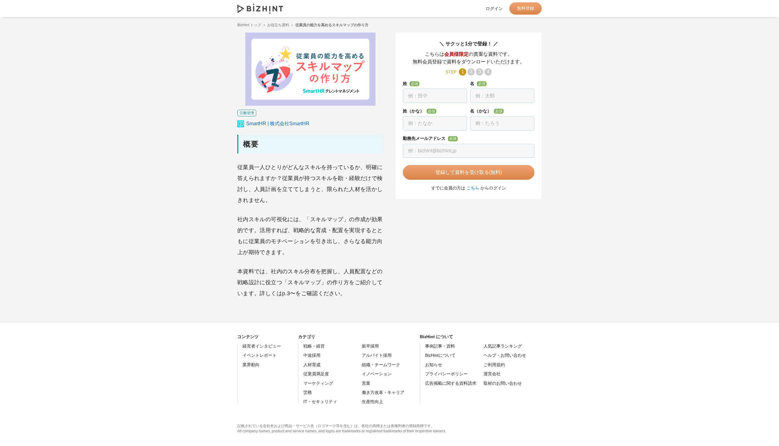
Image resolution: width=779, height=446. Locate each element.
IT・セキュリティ (320, 401)
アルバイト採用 (377, 355)
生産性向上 (372, 401)
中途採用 (311, 355)
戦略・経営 (314, 346)
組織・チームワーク (381, 364)
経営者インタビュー (262, 346)
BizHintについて (440, 355)
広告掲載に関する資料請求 (450, 383)
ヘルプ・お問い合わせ (505, 355)
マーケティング (318, 383)
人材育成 (311, 364)
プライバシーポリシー (446, 373)
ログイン (494, 8)
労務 (307, 392)
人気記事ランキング (503, 346)
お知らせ (433, 364)
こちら (472, 188)
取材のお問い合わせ (503, 383)
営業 (366, 383)
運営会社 (492, 373)
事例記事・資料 (440, 346)
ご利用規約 (494, 364)
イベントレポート (260, 355)
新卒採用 (370, 346)
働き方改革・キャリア (383, 392)
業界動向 (251, 364)
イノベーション (377, 373)
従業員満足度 (316, 373)
